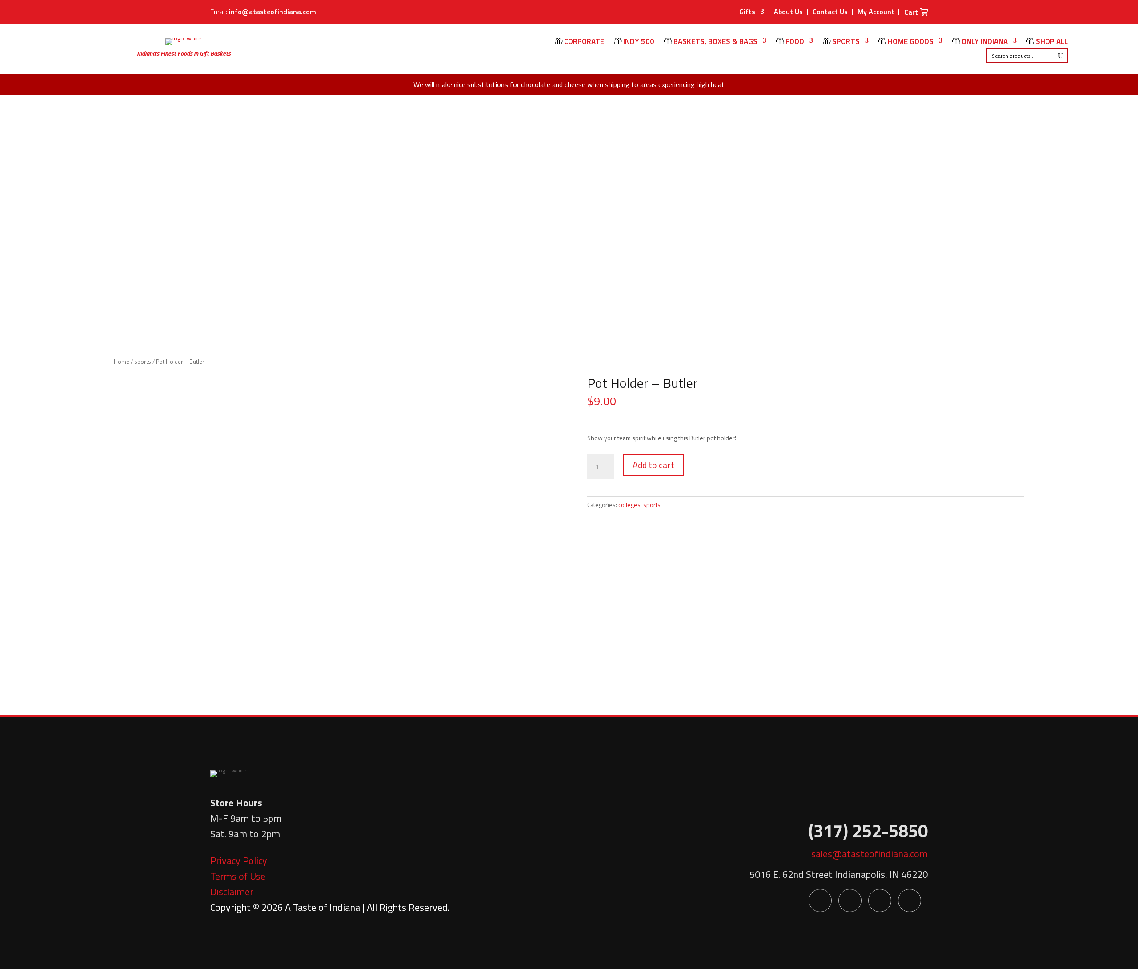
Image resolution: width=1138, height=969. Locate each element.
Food (794, 42)
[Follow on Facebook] (820, 900)
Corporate (583, 42)
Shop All (1051, 42)
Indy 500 (637, 42)
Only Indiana (984, 42)
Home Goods (910, 42)
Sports (845, 42)
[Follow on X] (850, 900)
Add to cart (653, 465)
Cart (912, 12)
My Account (876, 11)
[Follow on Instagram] (909, 900)
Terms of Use (237, 876)
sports (142, 361)
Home (121, 361)
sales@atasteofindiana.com (869, 853)
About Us (788, 11)
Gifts (747, 12)
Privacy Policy (238, 860)
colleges (629, 504)
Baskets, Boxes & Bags (714, 42)
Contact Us (830, 11)
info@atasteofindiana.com (272, 11)
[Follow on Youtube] (879, 900)
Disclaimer (231, 891)
